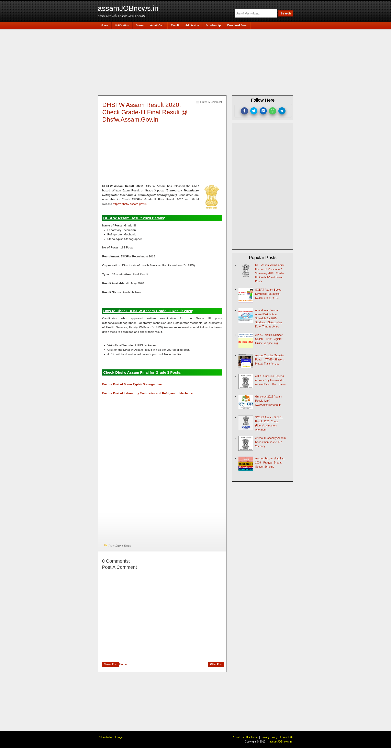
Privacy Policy (269, 737)
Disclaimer (252, 737)
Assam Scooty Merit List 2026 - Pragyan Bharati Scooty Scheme (269, 462)
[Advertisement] (197, 61)
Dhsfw (118, 545)
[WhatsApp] (272, 110)
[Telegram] (282, 110)
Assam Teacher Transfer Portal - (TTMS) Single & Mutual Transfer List (269, 359)
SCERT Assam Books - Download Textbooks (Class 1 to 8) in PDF (269, 293)
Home (123, 664)
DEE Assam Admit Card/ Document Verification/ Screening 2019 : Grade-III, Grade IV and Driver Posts (269, 273)
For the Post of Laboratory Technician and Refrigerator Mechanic (147, 393)
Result (127, 545)
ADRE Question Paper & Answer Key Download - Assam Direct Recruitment (270, 380)
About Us (238, 737)
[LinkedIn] (263, 110)
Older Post (216, 664)
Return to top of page (110, 737)
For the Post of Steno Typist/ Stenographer (132, 384)
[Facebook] (244, 110)
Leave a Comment (211, 102)
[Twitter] (253, 110)
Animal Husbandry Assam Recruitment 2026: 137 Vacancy (270, 442)
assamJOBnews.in (128, 8)
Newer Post (110, 664)
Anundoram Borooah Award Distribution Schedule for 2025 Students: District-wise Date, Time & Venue (268, 318)
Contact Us (286, 737)
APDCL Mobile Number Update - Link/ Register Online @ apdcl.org (268, 339)
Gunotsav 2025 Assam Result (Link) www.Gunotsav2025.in (268, 400)
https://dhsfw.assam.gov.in (130, 203)
